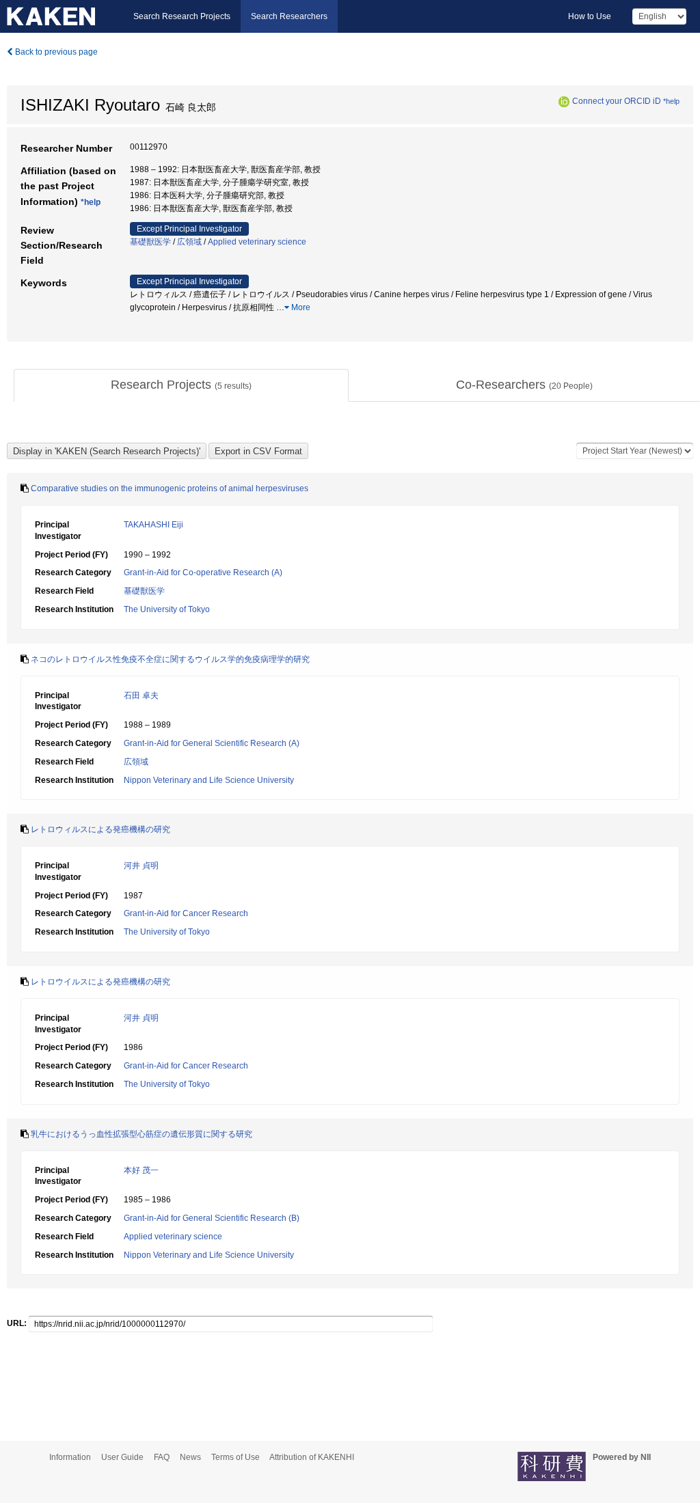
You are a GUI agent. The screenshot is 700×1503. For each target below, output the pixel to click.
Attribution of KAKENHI (311, 1457)
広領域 (189, 242)
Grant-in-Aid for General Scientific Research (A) (211, 743)
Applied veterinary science (257, 242)
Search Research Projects (181, 16)
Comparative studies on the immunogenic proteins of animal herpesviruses (169, 488)
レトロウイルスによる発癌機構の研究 (100, 982)
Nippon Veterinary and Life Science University (209, 780)
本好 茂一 (141, 1170)
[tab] (181, 385)
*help (671, 101)
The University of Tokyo (167, 609)
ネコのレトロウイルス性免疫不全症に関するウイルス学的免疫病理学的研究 (170, 659)
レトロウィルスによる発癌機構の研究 (100, 829)
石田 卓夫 (141, 695)
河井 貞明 (141, 865)
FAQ (162, 1457)
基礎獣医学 (150, 242)
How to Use (589, 16)
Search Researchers (289, 16)
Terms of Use (235, 1457)
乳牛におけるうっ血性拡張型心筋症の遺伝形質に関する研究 (141, 1134)
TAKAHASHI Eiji (153, 524)
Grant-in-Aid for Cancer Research (186, 913)
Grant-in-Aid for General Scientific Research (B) (211, 1218)
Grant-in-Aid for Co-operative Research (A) (203, 572)
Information (70, 1457)
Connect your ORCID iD (616, 101)
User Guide (122, 1457)
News (190, 1457)
